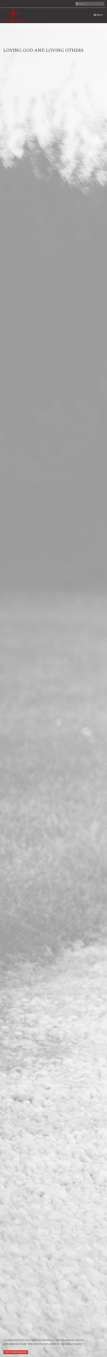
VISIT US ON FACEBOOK (16, 1352)
